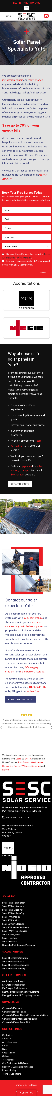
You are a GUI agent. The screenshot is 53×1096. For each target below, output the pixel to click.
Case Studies (8, 1052)
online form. (34, 691)
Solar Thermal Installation (15, 957)
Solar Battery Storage (13, 923)
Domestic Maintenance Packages (18, 945)
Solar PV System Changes (14, 930)
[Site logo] (26, 16)
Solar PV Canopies (11, 916)
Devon (5, 769)
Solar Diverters (9, 938)
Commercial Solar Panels (14, 1011)
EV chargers (17, 474)
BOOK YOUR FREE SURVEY (20, 699)
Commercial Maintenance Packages (19, 1018)
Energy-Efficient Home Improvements (20, 991)
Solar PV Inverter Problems (15, 927)
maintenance (35, 79)
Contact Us (7, 1035)
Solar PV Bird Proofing (13, 913)
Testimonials (8, 1059)
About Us (6, 1038)
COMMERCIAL (10, 1001)
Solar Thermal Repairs (13, 961)
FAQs (5, 1045)
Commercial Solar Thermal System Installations (25, 1015)
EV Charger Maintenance (14, 988)
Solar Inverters (9, 941)
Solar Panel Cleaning (12, 909)
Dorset (17, 766)
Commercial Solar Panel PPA (16, 1022)
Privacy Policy (24, 257)
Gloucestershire (33, 617)
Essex (18, 758)
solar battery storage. (32, 671)
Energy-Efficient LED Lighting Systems (21, 995)
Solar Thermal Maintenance (15, 965)
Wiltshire (26, 766)
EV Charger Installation (13, 984)
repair (19, 79)
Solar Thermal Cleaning (13, 968)
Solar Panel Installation (13, 902)
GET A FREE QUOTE (20, 484)
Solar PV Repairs (10, 920)
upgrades (26, 466)
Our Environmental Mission (15, 1063)
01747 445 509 (37, 687)
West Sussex (37, 762)
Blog (4, 1049)
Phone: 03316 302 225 (17, 817)
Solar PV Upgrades (11, 934)
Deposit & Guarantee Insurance (17, 1066)
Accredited (16, 446)
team (38, 440)
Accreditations (9, 1042)
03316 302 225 (29, 3)
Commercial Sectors (12, 1008)
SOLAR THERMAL (12, 951)
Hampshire (7, 766)
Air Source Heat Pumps (13, 981)
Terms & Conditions (11, 1073)
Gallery (5, 1056)
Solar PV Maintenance (13, 906)
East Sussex (24, 762)
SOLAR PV (8, 896)
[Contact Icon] (46, 16)
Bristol (28, 758)
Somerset (36, 766)
